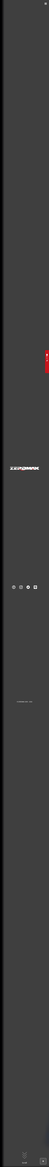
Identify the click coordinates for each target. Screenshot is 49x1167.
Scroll (24, 1162)
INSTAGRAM (21, 591)
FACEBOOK (13, 591)
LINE (35, 591)
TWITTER (28, 591)
